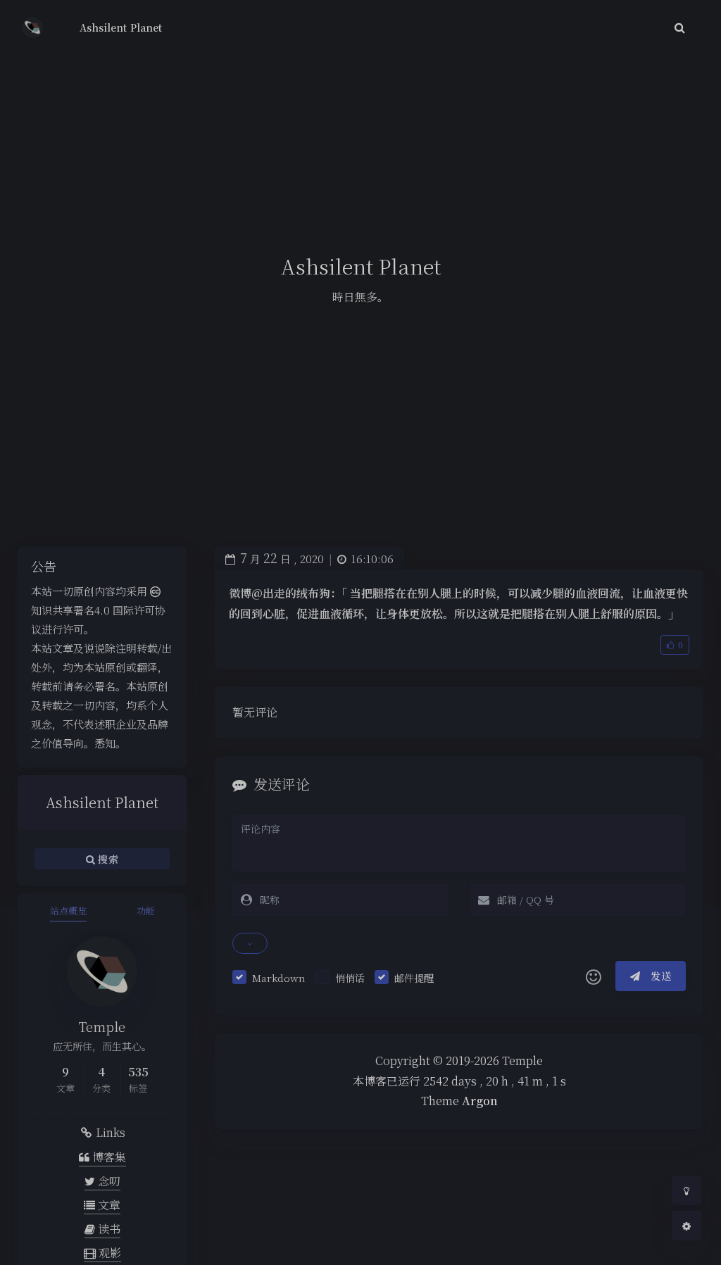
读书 (107, 1229)
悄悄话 (350, 978)
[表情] (593, 976)
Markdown (279, 978)
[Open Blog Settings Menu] (686, 1225)
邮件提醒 (414, 978)
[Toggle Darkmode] (686, 1190)
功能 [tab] (146, 910)
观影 (108, 1253)
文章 (107, 1205)
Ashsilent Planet (121, 27)
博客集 (107, 1157)
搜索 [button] (106, 859)
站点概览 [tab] (68, 910)
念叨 (107, 1181)
